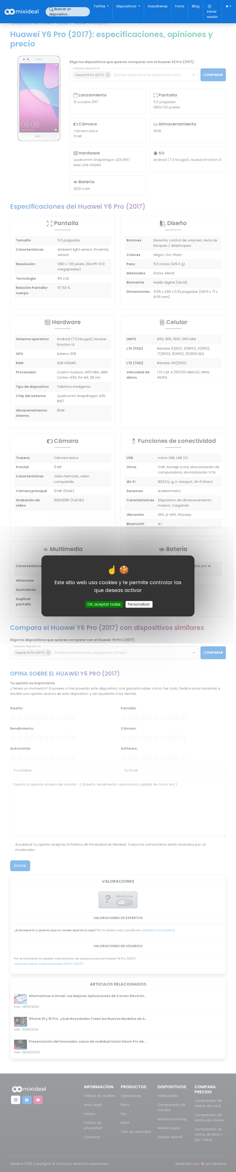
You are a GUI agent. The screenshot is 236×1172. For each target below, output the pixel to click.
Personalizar (139, 604)
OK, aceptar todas (104, 604)
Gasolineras (158, 6)
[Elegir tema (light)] (228, 6)
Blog (195, 6)
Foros (179, 6)
